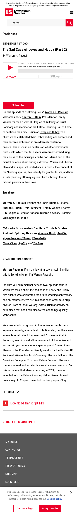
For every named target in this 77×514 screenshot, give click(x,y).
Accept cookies (50, 508)
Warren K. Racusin (17, 55)
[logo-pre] (17, 12)
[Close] (71, 492)
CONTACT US (13, 449)
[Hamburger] (71, 13)
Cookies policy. (54, 499)
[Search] (69, 22)
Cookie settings (24, 508)
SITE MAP (11, 474)
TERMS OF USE (14, 457)
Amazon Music (47, 233)
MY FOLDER (12, 442)
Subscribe (18, 105)
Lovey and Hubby (49, 132)
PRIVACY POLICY (15, 466)
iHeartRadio (39, 238)
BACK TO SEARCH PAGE (21, 422)
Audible (61, 233)
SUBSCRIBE (12, 482)
